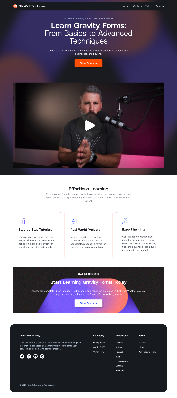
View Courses (88, 63)
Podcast (119, 352)
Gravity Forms (99, 342)
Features (142, 342)
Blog (118, 356)
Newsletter (120, 370)
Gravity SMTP (99, 347)
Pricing (141, 347)
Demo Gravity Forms (147, 352)
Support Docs (122, 361)
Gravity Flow (98, 352)
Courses (119, 342)
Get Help (119, 366)
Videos (119, 347)
